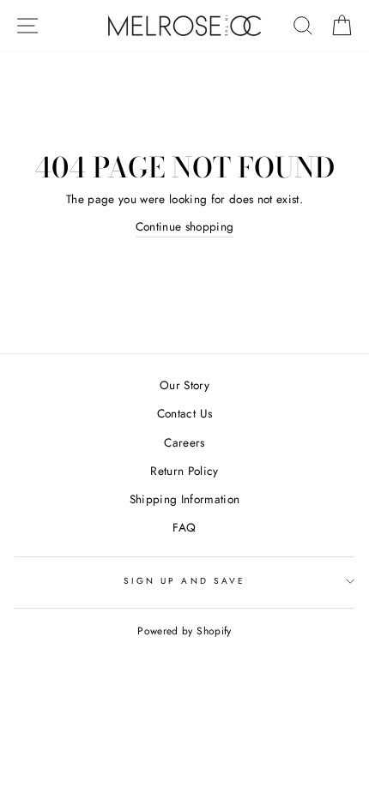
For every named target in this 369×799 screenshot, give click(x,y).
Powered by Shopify (184, 631)
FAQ (184, 527)
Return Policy (184, 470)
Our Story (184, 384)
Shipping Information (185, 499)
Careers (184, 442)
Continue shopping (185, 226)
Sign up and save (184, 580)
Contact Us (184, 413)
